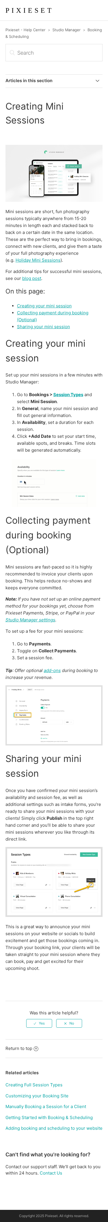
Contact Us (51, 1173)
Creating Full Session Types (33, 1085)
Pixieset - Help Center (25, 29)
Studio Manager (66, 29)
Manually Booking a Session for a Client (45, 1106)
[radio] (39, 1023)
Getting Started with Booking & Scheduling (49, 1117)
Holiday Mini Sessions (38, 260)
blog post (31, 278)
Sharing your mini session (43, 326)
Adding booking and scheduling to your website (54, 1128)
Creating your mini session (44, 306)
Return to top (18, 1048)
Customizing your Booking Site (37, 1096)
